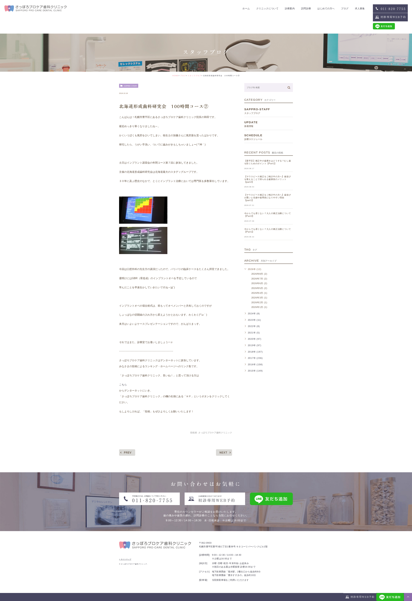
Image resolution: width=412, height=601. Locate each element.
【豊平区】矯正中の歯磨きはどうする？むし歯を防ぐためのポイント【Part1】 (267, 162)
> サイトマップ (125, 559)
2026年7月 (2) (259, 278)
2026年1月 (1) (259, 307)
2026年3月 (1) (259, 297)
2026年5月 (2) (259, 288)
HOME (175, 75)
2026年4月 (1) (259, 293)
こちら (123, 384)
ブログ (183, 75)
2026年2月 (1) (259, 302)
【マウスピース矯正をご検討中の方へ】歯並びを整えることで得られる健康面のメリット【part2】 (267, 179)
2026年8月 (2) (259, 274)
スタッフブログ (194, 75)
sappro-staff (130, 86)
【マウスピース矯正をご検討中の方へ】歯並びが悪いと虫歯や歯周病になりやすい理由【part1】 (267, 198)
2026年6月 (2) (259, 283)
